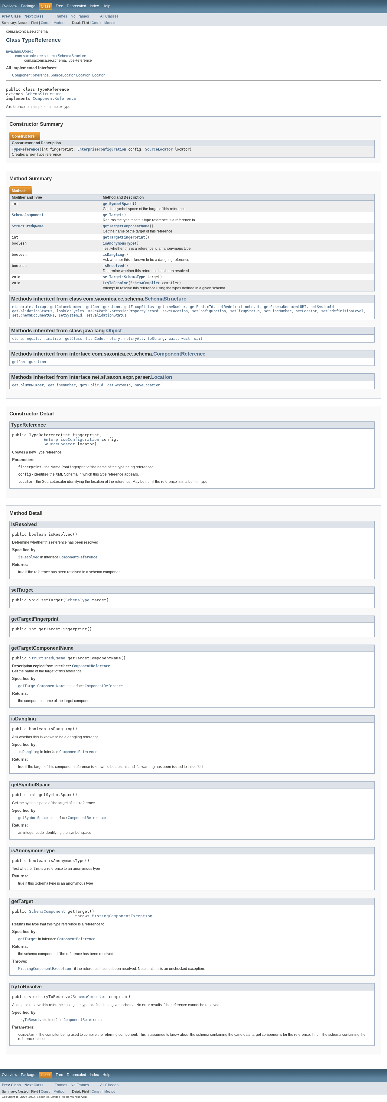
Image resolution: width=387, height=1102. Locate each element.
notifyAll (133, 338)
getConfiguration (103, 307)
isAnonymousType (119, 243)
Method (59, 22)
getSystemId (322, 307)
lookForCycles (70, 311)
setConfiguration (209, 311)
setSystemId (70, 315)
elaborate (21, 307)
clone (17, 338)
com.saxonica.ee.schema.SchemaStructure (50, 56)
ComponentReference (30, 75)
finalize (52, 338)
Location (83, 75)
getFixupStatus (139, 307)
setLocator (306, 311)
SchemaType (134, 277)
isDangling (113, 254)
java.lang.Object (19, 51)
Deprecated (76, 6)
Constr (46, 22)
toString (156, 338)
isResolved (113, 266)
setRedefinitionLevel (342, 311)
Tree (59, 6)
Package (28, 6)
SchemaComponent (28, 215)
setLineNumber (277, 311)
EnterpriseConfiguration (101, 149)
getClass (73, 338)
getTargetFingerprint (124, 237)
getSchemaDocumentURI (285, 307)
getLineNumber (172, 307)
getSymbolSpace (117, 204)
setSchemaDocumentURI (33, 315)
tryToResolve (115, 283)
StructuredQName (28, 226)
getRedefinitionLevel (238, 307)
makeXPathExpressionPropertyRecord (123, 311)
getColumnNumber (66, 307)
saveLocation (175, 311)
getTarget (112, 215)
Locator (98, 75)
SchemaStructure (43, 94)
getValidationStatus (32, 311)
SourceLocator (62, 75)
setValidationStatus (106, 315)
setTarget (112, 277)
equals (33, 338)
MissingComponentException (122, 916)
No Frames (80, 16)
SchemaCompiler (145, 283)
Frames (61, 16)
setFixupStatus (245, 311)
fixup (40, 307)
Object (114, 330)
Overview (9, 6)
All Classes (109, 16)
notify (113, 338)
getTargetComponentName (126, 226)
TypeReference (25, 149)
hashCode (94, 338)
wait (173, 338)
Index (94, 6)
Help (106, 6)
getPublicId (201, 307)
